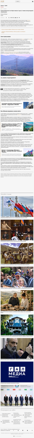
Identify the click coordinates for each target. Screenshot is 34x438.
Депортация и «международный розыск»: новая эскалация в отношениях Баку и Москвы (17, 415)
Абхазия (2, 7)
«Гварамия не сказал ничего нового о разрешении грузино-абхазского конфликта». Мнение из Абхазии (17, 336)
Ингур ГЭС (19, 114)
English (6, 5)
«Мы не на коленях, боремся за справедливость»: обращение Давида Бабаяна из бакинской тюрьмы (16, 359)
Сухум (2, 15)
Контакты (5, 429)
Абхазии (28, 20)
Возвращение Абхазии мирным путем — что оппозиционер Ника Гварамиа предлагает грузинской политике (17, 421)
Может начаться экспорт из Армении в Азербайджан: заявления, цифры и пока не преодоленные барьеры (16, 312)
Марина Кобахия (4, 14)
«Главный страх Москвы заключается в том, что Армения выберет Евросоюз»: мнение (14, 217)
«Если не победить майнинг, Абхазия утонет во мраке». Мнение (12, 29)
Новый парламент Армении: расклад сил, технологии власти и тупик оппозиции (13, 241)
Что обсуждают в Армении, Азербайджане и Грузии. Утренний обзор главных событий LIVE (15, 264)
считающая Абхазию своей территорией (11, 52)
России (23, 39)
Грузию (29, 39)
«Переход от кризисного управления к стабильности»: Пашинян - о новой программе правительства (16, 288)
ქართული (2, 5)
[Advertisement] (17, 185)
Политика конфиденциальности (14, 429)
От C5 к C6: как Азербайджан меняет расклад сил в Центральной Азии (11, 406)
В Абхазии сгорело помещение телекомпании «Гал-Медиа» (10, 383)
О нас (2, 429)
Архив (2, 8)
